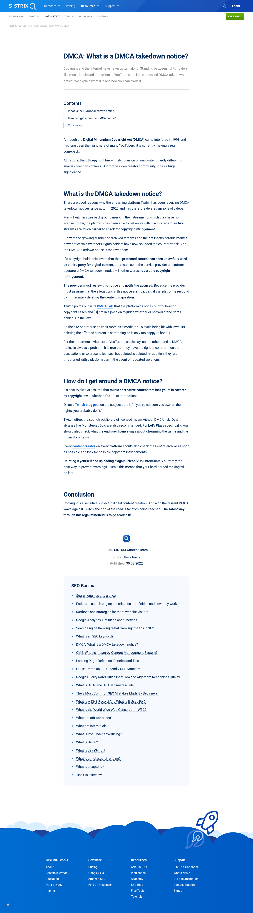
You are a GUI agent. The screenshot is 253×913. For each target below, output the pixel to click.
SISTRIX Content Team (131, 550)
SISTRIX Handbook (186, 867)
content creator (83, 446)
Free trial (235, 16)
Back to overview (89, 775)
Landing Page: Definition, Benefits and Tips (107, 661)
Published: (117, 563)
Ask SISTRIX (52, 16)
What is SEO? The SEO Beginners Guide (105, 685)
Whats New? (182, 873)
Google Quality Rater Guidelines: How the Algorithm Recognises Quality (128, 677)
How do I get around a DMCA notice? (92, 118)
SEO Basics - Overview (47, 25)
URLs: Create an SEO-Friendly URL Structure (108, 669)
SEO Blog (137, 885)
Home (12, 25)
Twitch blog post (87, 405)
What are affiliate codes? (94, 718)
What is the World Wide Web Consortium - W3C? (111, 710)
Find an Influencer (100, 885)
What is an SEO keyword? (94, 636)
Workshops (85, 16)
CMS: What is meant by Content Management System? (116, 653)
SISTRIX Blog (16, 16)
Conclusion (75, 125)
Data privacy (54, 885)
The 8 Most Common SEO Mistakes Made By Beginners (117, 693)
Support (110, 6)
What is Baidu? (87, 742)
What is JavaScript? (90, 750)
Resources (88, 6)
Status (178, 890)
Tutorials (69, 16)
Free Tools (35, 16)
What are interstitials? (92, 726)
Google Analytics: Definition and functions (106, 620)
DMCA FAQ (105, 306)
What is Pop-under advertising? (99, 734)
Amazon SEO (97, 879)
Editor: (117, 557)
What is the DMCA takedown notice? (91, 111)
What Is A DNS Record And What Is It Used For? (111, 701)
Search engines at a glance (96, 595)
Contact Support (184, 885)
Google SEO (96, 873)
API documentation (186, 879)
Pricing (70, 6)
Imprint (50, 890)
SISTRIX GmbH (57, 860)
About (50, 867)
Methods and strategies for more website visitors (112, 612)
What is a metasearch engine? (98, 758)
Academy (102, 16)
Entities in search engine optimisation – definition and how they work (126, 604)
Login (236, 6)
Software (50, 6)
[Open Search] (224, 6)
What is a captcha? (90, 767)
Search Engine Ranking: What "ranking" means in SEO (115, 628)
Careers (57, 873)
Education (52, 879)
